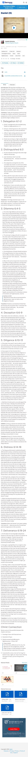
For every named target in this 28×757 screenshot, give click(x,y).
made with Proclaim (21, 39)
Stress (14, 53)
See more (24, 662)
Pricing (12, 751)
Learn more (22, 7)
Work (19, 53)
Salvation (19, 51)
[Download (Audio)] (25, 72)
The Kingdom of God (6, 53)
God (23, 55)
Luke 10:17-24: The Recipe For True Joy (12, 712)
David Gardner (5, 714)
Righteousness (5, 55)
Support (15, 752)
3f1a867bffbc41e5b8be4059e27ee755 (14, 75)
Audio (6, 72)
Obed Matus (4, 701)
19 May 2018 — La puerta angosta (10, 699)
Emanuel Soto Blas (19, 701)
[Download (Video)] (25, 76)
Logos (11, 749)
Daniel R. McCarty (10, 41)
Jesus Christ (17, 55)
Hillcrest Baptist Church (11, 43)
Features (6, 751)
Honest (11, 55)
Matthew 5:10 (4, 51)
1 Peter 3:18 (11, 51)
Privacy (17, 751)
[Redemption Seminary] (14, 727)
